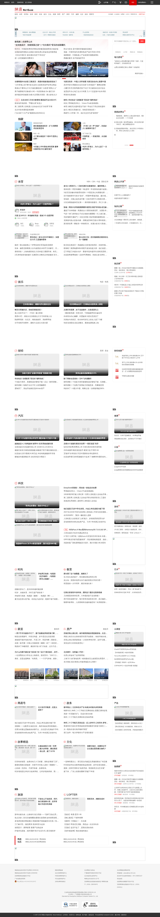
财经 (36, 14)
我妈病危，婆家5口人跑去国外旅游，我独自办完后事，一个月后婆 (128, 117)
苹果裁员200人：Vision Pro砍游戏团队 (79, 491)
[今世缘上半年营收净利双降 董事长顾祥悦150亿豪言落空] (23, 147)
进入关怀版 (28, 2)
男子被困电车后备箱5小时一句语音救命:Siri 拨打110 (35, 91)
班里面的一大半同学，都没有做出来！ (78, 583)
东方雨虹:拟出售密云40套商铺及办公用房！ (80, 662)
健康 (77, 14)
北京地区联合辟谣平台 (90, 876)
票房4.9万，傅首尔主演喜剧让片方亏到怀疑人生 (33, 316)
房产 (63, 14)
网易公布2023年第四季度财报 (35, 842)
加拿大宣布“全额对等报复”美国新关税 (83, 100)
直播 (54, 14)
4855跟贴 (134, 811)
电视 (106, 282)
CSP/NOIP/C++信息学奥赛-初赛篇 (125, 665)
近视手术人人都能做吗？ (122, 195)
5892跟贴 (132, 803)
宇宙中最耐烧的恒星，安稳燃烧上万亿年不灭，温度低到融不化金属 (136, 213)
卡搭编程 (110, 14)
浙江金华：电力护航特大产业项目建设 (78, 733)
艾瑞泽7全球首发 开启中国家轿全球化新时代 (81, 453)
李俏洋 (22, 210)
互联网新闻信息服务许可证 (22, 876)
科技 (40, 14)
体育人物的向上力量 (108, 35)
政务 (86, 14)
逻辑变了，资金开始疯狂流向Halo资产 (30, 388)
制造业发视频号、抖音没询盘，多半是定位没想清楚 (35, 636)
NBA (88, 182)
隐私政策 (91, 915)
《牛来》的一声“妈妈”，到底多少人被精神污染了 (94, 127)
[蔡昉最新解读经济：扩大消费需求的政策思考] (23, 126)
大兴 (80, 680)
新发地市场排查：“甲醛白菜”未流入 (28, 103)
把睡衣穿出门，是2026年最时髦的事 (29, 589)
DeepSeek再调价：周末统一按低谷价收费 (80, 488)
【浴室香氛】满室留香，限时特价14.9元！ (128, 723)
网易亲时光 (134, 14)
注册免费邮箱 (142, 2)
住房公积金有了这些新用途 (74, 655)
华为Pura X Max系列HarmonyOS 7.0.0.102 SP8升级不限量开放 (88, 530)
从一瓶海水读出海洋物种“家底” (75, 729)
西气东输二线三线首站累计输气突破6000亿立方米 (34, 58)
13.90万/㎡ (105, 680)
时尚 (20, 569)
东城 (95, 680)
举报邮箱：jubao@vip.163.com (126, 873)
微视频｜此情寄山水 (23, 42)
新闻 (16, 14)
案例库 (56, 629)
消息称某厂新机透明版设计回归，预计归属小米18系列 (85, 543)
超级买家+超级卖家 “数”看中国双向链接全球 (32, 49)
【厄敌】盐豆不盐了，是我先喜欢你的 (78, 827)
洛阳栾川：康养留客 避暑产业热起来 (29, 827)
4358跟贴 (131, 775)
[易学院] (122, 73)
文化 (49, 14)
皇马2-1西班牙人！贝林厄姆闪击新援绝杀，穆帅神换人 (85, 186)
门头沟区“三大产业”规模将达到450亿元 (30, 113)
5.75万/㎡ (90, 680)
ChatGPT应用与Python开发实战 (125, 649)
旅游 (20, 794)
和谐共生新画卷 (70, 95)
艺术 (116, 569)
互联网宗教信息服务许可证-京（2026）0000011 (128, 886)
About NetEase (57, 915)
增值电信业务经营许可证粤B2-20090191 (27, 870)
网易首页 (7, 2)
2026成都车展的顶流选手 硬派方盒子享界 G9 (81, 450)
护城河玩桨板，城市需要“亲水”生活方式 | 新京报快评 (35, 831)
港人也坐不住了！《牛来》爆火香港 (29, 313)
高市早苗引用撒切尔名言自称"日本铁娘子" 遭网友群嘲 (84, 85)
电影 (102, 282)
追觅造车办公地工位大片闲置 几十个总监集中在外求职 (85, 91)
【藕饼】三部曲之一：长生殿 (75, 821)
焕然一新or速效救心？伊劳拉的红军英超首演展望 (34, 245)
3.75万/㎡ (56, 680)
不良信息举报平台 (60, 878)
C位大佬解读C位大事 (89, 32)
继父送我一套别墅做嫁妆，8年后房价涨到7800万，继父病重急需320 (128, 123)
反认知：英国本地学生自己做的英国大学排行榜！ (83, 580)
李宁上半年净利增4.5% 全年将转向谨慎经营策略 (132, 363)
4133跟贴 (132, 794)
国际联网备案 (59, 870)
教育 (58, 14)
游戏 (116, 506)
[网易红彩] (56, 211)
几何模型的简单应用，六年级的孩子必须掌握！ (82, 596)
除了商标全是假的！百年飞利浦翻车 (78, 379)
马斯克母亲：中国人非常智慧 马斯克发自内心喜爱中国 (85, 82)
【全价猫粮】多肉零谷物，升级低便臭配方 (128, 730)
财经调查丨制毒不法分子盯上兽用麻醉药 (30, 385)
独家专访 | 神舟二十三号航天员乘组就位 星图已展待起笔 (85, 710)
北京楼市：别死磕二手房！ (74, 652)
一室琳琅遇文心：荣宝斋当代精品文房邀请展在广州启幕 (85, 762)
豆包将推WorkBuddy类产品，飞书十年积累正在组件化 (85, 522)
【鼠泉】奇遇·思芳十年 (73, 814)
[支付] (121, 2)
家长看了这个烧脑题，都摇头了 (76, 574)
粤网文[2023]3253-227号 (91, 878)
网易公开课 (119, 182)
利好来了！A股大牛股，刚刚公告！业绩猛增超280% (84, 388)
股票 (102, 351)
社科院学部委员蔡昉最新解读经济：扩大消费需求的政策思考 (132, 370)
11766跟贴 (138, 784)
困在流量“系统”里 (76, 113)
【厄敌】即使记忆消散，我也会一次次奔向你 (81, 824)
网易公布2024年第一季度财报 (74, 839)
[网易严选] (114, 2)
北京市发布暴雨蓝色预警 (24, 110)
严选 (116, 703)
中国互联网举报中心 (61, 876)
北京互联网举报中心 (61, 873)
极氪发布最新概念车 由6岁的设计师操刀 (30, 457)
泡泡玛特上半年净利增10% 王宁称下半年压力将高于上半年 (133, 357)
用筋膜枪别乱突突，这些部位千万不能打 (128, 439)
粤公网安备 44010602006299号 (26, 881)
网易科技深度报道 (88, 35)
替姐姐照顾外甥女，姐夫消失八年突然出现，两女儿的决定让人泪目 (128, 130)
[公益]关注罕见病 (120, 467)
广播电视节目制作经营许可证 (92, 873)
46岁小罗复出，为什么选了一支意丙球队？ (94, 148)
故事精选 (23, 741)
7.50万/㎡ (41, 680)
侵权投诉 (123, 915)
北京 (81, 14)
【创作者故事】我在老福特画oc (76, 831)
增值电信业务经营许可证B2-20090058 (26, 873)
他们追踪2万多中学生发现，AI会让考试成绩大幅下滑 (84, 509)
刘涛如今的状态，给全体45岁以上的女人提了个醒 (83, 319)
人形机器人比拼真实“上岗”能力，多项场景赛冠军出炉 (84, 518)
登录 (133, 2)
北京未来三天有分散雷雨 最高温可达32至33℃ (38, 100)
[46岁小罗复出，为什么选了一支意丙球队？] (72, 147)
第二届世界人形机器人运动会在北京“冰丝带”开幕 (33, 106)
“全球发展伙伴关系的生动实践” (75, 55)
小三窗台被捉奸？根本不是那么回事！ (45, 137)
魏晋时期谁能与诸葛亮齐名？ (136, 187)
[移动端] (100, 2)
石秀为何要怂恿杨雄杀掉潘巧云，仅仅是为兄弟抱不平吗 (36, 729)
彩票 (31, 14)
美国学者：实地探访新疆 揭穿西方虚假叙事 (80, 58)
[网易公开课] (106, 2)
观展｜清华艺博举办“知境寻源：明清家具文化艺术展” (84, 768)
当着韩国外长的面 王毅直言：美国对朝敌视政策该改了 (36, 82)
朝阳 (16, 680)
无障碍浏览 (20, 2)
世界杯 (26, 14)
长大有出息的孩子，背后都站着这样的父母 (80, 577)
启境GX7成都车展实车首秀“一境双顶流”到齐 (81, 444)
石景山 (66, 680)
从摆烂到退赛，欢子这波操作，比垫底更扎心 (81, 310)
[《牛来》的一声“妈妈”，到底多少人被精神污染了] (72, 126)
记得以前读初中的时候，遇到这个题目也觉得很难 (83, 592)
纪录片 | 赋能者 (69, 52)
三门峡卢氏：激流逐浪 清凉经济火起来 (30, 824)
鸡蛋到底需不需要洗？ (122, 198)
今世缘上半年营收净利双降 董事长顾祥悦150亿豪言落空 (45, 148)
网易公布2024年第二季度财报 (35, 839)
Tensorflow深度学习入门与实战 (124, 656)
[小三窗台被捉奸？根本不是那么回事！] (23, 136)
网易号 (91, 14)
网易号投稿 (139, 73)
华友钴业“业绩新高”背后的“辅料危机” (29, 379)
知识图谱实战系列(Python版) (124, 659)
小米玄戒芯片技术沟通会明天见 (76, 533)
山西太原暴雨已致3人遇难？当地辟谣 (127, 67)
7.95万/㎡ (75, 680)
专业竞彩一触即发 (128, 35)
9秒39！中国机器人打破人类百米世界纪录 (128, 285)
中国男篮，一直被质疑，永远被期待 (94, 137)
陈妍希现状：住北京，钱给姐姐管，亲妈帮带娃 (33, 319)
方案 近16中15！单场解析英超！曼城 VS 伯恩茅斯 (34, 215)
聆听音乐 (65, 32)
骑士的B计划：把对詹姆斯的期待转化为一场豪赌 (93, 238)
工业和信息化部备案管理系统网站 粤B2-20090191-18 (80, 892)
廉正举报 (117, 915)
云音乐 (128, 14)
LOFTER (72, 794)
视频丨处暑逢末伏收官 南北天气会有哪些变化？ (33, 55)
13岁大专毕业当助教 (69, 35)
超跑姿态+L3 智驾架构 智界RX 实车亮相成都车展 (34, 444)
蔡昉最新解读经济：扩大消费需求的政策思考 (45, 127)
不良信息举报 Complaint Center (104, 915)
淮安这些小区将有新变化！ (74, 643)
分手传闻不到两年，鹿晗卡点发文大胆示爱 (31, 323)
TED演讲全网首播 (28, 35)
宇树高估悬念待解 (128, 376)
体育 (20, 14)
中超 (98, 182)
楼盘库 (105, 629)
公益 (116, 447)
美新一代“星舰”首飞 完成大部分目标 (78, 714)
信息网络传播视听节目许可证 (125, 881)
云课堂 (117, 629)
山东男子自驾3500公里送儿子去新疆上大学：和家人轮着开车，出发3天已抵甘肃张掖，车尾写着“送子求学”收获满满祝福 (128, 790)
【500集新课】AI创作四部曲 (124, 652)
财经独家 (118, 351)
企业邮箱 (117, 14)
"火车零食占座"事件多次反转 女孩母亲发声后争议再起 (35, 85)
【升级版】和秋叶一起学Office (124, 662)
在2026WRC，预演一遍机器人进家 (77, 515)
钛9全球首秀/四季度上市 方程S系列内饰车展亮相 (83, 447)
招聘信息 (78, 915)
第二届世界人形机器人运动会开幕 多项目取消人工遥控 (85, 498)
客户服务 (84, 915)
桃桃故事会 (119, 112)
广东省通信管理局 (20, 878)
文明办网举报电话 (60, 881)
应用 (12, 2)
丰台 (31, 680)
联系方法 (72, 915)
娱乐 (45, 14)
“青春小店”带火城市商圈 (73, 49)
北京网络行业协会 (89, 870)
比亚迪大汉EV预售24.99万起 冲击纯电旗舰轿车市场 (35, 453)
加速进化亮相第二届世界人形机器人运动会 (80, 501)
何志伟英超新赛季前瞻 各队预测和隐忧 (83, 106)
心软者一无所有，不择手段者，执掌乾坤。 (31, 768)
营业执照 (119, 878)
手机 (66, 529)
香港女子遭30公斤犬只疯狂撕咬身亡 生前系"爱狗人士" (36, 88)
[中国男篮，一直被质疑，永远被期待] (72, 136)
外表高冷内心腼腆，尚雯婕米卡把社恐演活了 (81, 316)
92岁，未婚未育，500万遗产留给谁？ (29, 592)
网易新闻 (24, 9)
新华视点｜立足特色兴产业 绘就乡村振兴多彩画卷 (83, 707)
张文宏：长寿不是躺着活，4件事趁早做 (127, 435)
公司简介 (65, 915)
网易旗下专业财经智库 (29, 32)
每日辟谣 (118, 57)
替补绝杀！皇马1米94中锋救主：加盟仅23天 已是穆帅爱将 (44, 238)
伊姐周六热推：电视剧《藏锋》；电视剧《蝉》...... (34, 596)
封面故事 (45, 35)
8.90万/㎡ (26, 680)
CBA (93, 182)
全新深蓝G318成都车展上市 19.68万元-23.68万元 (34, 447)
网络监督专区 (138, 9)
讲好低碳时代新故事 (108, 32)
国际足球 (104, 182)
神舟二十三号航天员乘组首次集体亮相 (78, 717)
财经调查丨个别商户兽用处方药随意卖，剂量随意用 (84, 385)
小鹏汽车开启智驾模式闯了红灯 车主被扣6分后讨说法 (84, 88)
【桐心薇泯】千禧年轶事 (73, 818)
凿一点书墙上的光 (48, 32)
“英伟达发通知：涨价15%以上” (80, 103)
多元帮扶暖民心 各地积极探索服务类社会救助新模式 (35, 52)
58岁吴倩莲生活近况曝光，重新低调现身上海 (81, 323)
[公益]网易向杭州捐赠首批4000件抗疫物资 (128, 470)
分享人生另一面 (127, 32)
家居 (68, 14)
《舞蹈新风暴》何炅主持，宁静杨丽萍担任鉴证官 (83, 313)
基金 (106, 351)
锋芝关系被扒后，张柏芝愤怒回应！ (29, 310)
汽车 (72, 14)
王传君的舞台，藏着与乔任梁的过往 (82, 110)
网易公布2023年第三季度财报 (74, 842)
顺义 (46, 680)
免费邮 (123, 14)
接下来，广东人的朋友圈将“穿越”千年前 (79, 771)
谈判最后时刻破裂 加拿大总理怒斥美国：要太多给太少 (36, 95)
